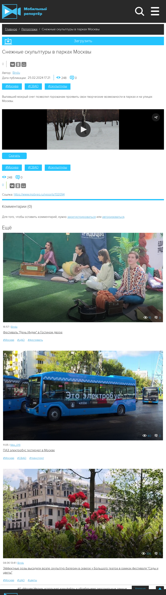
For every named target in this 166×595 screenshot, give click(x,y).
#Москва (11, 86)
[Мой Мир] (23, 64)
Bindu (16, 73)
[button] (83, 129)
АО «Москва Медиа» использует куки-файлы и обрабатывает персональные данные (72, 588)
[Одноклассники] (18, 64)
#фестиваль (35, 340)
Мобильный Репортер (24, 11)
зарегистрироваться (81, 217)
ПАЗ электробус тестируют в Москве (29, 450)
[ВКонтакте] (12, 64)
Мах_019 (15, 445)
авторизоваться (113, 217)
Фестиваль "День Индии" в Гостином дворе (33, 332)
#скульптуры (57, 86)
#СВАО (33, 86)
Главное (11, 29)
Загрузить (83, 41)
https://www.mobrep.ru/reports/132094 (39, 194)
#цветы (32, 580)
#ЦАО (21, 340)
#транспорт (36, 458)
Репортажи (29, 29)
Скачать (14, 155)
